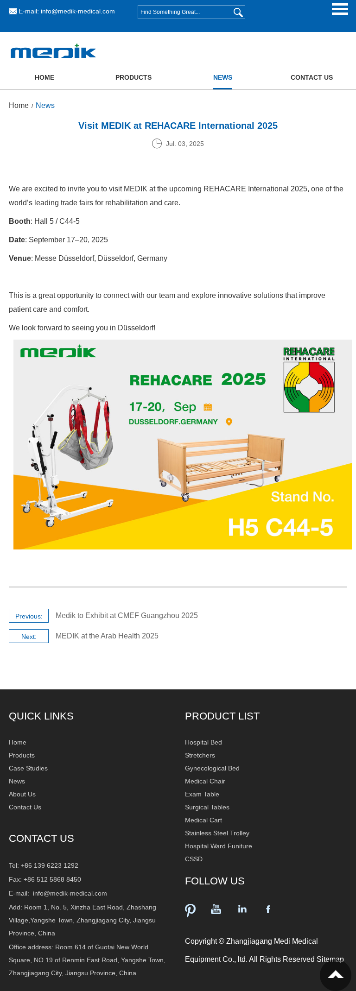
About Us (22, 794)
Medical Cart (203, 820)
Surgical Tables (207, 807)
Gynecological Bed (212, 768)
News (222, 77)
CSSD (194, 859)
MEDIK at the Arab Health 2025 (107, 636)
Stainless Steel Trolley (217, 833)
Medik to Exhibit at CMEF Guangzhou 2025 (127, 615)
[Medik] (53, 64)
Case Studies (28, 768)
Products (133, 77)
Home (44, 77)
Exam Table (202, 794)
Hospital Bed (203, 742)
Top (335, 975)
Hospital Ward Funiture (218, 846)
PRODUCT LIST (222, 716)
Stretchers (200, 755)
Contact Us (312, 77)
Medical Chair (205, 781)
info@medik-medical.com (78, 11)
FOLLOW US (215, 881)
